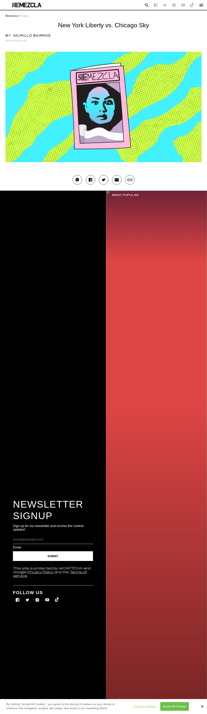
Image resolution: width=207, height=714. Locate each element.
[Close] (202, 706)
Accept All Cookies (175, 706)
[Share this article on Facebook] (90, 180)
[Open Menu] (201, 5)
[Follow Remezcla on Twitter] (28, 597)
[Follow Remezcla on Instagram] (173, 5)
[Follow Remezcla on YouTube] (183, 5)
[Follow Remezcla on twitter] (164, 5)
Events (24, 15)
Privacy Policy (40, 572)
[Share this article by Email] (116, 180)
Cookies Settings (145, 706)
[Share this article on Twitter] (103, 180)
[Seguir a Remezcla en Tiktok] (192, 5)
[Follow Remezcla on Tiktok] (57, 597)
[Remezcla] (26, 5)
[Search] (146, 5)
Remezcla (11, 15)
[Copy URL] (130, 180)
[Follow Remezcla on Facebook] (155, 5)
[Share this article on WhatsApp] (77, 180)
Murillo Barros (32, 36)
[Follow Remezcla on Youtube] (48, 597)
